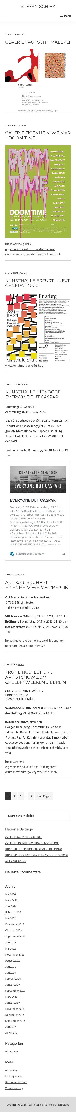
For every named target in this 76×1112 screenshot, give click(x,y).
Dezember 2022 (14, 924)
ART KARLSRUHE (15, 861)
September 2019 (15, 990)
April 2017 (11, 1032)
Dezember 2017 (14, 1014)
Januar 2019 (12, 1002)
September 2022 (15, 936)
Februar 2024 (13, 912)
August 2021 (12, 960)
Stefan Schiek (38, 6)
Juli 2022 (10, 942)
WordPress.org (14, 1088)
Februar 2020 (13, 978)
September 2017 (15, 1020)
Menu (67, 16)
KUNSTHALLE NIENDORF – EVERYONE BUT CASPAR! (36, 855)
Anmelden (11, 1070)
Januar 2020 (12, 984)
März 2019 (11, 996)
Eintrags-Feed (13, 1076)
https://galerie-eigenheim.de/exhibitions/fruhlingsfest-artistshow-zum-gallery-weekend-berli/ (31, 767)
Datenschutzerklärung (56, 1104)
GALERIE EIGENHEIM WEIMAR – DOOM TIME (32, 843)
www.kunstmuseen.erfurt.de (24, 365)
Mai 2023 (10, 918)
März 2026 (11, 900)
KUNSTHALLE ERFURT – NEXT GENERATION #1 (33, 849)
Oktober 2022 (13, 930)
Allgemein (11, 1051)
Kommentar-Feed (16, 1082)
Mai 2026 (10, 894)
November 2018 (14, 1008)
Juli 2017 (10, 1026)
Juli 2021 (10, 966)
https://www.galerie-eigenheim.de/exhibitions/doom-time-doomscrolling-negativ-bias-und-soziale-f (32, 249)
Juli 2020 (10, 972)
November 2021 (14, 954)
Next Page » (44, 797)
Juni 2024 (11, 906)
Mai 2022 (10, 948)
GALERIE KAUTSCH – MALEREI (23, 837)
